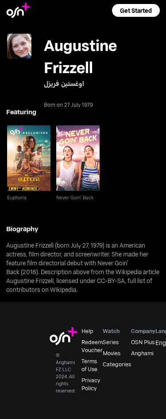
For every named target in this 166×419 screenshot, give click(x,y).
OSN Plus (142, 342)
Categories (117, 364)
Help (87, 331)
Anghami (142, 353)
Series (111, 342)
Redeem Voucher (92, 346)
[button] (136, 10)
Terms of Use (89, 365)
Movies (111, 353)
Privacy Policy (90, 384)
